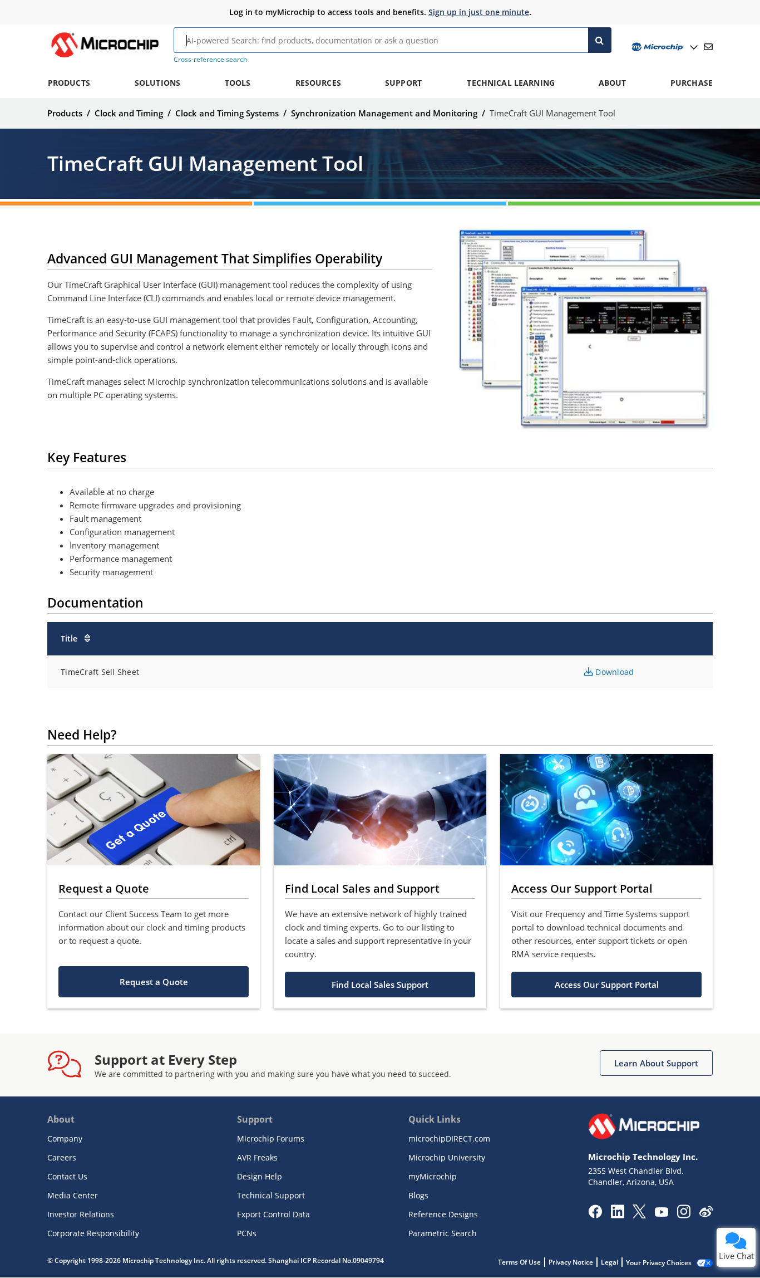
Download (613, 672)
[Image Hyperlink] (104, 57)
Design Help (259, 1176)
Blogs (418, 1195)
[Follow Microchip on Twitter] (639, 1215)
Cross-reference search (210, 59)
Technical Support (271, 1195)
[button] (153, 981)
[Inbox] (708, 47)
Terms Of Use (519, 1262)
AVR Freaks (257, 1157)
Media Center (72, 1195)
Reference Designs (443, 1214)
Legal (609, 1262)
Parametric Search (442, 1233)
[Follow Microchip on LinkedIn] (617, 1215)
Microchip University (446, 1157)
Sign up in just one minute (478, 12)
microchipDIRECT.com (449, 1138)
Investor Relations (80, 1214)
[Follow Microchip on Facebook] (595, 1215)
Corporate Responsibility (93, 1233)
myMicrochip (432, 1176)
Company (64, 1138)
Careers (61, 1157)
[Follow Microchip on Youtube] (661, 1213)
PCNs (246, 1233)
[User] (663, 47)
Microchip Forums (270, 1138)
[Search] (600, 40)
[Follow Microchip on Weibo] (706, 1214)
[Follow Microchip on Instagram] (683, 1215)
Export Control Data (273, 1214)
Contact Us (67, 1176)
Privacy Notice (571, 1262)
